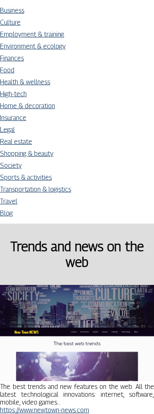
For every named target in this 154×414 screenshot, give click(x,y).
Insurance (13, 118)
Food (7, 70)
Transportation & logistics (35, 189)
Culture (10, 22)
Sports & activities (26, 177)
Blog (6, 213)
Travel (8, 201)
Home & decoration (27, 106)
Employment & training (32, 34)
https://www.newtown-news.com (44, 410)
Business (12, 10)
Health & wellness (25, 82)
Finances (12, 58)
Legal (7, 130)
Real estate (16, 142)
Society (11, 165)
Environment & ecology (33, 46)
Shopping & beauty (26, 153)
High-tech (13, 94)
